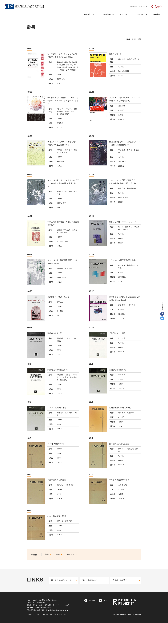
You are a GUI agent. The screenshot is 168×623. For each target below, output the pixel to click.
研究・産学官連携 (89, 580)
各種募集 (157, 14)
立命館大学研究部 (120, 580)
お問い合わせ (143, 6)
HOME (128, 39)
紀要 (58, 554)
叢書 (139, 39)
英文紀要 (70, 554)
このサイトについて (33, 614)
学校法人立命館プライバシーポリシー (54, 614)
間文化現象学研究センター (62, 580)
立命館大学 (133, 6)
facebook (92, 600)
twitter (105, 600)
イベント (123, 14)
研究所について (90, 14)
